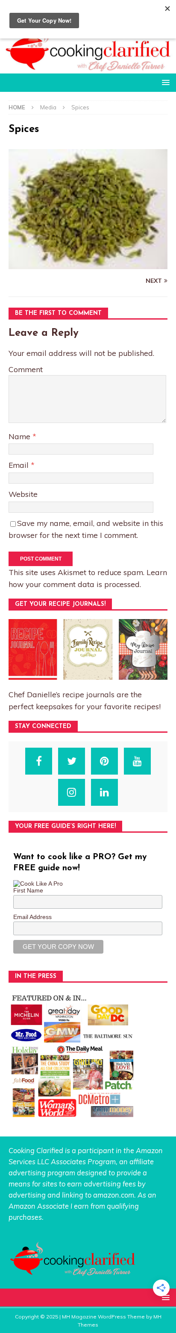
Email (20, 465)
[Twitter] (71, 761)
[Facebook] (38, 761)
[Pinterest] (104, 761)
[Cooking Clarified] (88, 69)
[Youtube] (137, 761)
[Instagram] (71, 792)
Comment (26, 369)
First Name (28, 890)
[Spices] (88, 264)
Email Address (32, 916)
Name (20, 436)
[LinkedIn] (104, 792)
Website (23, 494)
